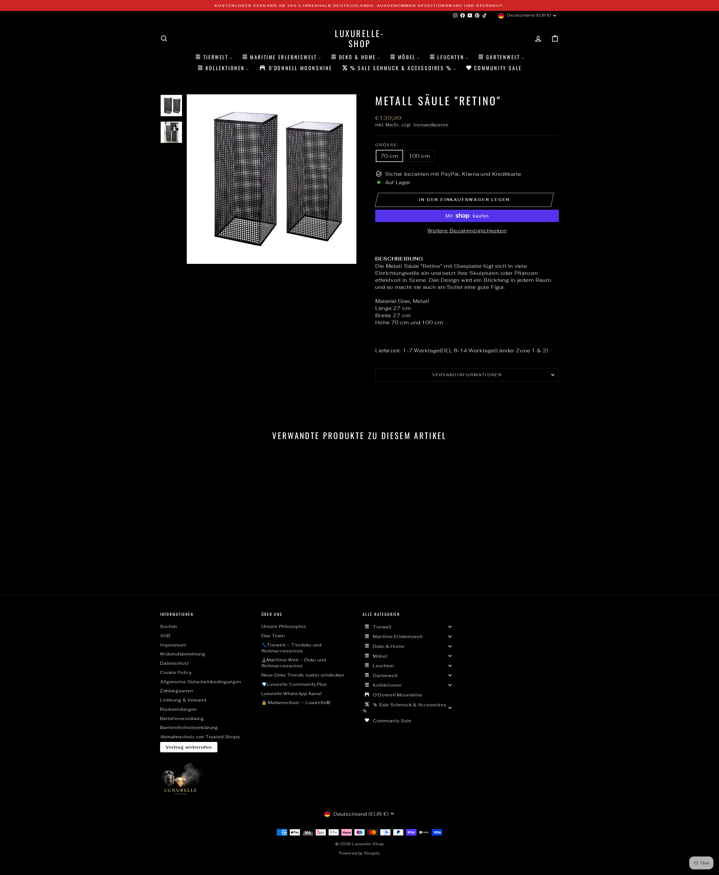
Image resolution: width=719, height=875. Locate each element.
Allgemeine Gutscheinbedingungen (200, 681)
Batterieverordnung (182, 718)
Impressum (173, 645)
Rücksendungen (178, 709)
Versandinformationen (467, 374)
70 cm (389, 156)
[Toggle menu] (450, 627)
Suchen (168, 626)
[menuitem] (213, 56)
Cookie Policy (176, 672)
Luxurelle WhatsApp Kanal (291, 693)
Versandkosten (431, 124)
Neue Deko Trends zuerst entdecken (303, 675)
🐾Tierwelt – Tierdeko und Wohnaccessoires (291, 648)
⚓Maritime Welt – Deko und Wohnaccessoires (293, 662)
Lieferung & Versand (183, 700)
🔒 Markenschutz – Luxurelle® (296, 702)
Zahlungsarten (176, 690)
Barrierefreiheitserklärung (189, 727)
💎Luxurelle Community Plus (294, 684)
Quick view (207, 543)
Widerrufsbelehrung (182, 654)
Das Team (273, 635)
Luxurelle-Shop (359, 38)
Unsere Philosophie (283, 626)
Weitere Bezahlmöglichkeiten (467, 230)
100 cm (419, 156)
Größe (386, 144)
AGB (165, 635)
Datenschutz (174, 663)
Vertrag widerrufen (189, 747)
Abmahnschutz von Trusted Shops (200, 736)
